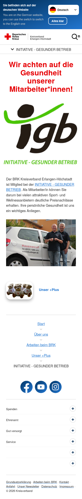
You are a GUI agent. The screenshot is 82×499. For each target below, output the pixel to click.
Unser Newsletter (28, 486)
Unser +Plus (49, 289)
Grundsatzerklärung (18, 482)
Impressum (66, 486)
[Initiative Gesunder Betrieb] (41, 133)
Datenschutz (49, 486)
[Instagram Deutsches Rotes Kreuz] (55, 387)
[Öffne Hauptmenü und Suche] (75, 36)
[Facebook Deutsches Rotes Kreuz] (26, 387)
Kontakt (64, 482)
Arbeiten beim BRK (45, 482)
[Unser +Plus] (19, 290)
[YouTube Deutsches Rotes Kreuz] (41, 387)
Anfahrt (10, 486)
